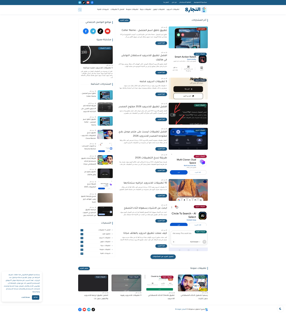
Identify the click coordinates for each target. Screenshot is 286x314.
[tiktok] (83, 2)
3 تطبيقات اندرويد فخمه (153, 81)
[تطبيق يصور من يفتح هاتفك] (105, 173)
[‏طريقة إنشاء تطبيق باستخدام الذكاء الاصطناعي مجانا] (105, 160)
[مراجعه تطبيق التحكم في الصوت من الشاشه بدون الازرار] (105, 211)
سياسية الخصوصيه (200, 2)
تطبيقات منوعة (132, 10)
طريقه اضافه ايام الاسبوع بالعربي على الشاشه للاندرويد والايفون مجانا (88, 109)
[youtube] (87, 2)
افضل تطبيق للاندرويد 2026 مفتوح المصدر (143, 107)
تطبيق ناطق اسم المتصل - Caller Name (144, 30)
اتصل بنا (166, 2)
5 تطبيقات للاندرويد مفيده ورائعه (98, 68)
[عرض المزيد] (124, 20)
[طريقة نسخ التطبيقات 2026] (105, 185)
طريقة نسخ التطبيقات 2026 (151, 158)
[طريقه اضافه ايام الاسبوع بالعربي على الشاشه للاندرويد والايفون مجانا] (105, 107)
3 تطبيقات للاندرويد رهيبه (130, 295)
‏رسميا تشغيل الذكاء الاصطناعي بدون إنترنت (194, 297)
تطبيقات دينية (145, 10)
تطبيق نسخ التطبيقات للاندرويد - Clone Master (88, 136)
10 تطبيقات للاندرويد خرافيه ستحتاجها (145, 183)
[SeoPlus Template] (206, 309)
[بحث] (80, 9)
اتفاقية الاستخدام (185, 2)
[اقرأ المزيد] (161, 43)
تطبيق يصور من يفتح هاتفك (90, 173)
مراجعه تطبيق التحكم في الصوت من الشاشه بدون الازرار (89, 213)
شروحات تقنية (103, 10)
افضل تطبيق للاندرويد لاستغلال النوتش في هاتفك (144, 57)
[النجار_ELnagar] (195, 9)
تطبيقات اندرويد (172, 10)
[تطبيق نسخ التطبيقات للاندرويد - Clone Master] (105, 134)
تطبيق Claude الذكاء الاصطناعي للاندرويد (161, 297)
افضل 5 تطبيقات (117, 10)
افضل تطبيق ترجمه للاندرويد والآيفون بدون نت (96, 297)
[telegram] (79, 2)
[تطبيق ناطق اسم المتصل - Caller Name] (105, 121)
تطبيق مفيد (96, 234)
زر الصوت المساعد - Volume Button (88, 147)
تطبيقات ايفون (159, 10)
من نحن (174, 2)
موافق (36, 297)
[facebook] (92, 2)
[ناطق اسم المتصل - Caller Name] (105, 95)
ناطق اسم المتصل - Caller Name (88, 95)
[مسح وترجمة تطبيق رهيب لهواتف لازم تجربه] (105, 198)
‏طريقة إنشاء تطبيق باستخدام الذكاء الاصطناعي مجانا (88, 161)
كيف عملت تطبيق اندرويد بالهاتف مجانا (145, 233)
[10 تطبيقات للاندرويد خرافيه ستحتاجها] (188, 190)
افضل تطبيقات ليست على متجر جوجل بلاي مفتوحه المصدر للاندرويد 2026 (143, 134)
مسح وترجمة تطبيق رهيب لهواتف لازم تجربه (88, 199)
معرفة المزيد (25, 297)
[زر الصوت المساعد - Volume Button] (105, 147)
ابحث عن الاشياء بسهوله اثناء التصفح (145, 208)
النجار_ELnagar (180, 309)
